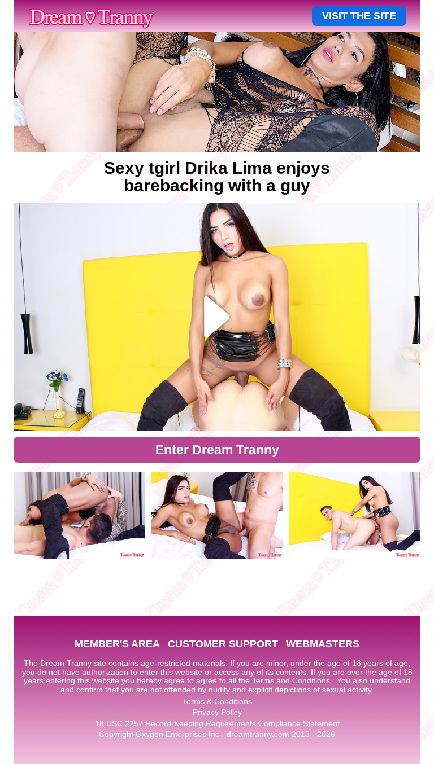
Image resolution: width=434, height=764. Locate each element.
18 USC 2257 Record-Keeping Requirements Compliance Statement (217, 723)
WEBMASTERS (322, 644)
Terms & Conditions (217, 701)
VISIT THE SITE (359, 15)
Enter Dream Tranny (217, 449)
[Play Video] (217, 317)
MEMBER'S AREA (117, 644)
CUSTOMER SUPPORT (223, 644)
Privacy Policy (217, 712)
